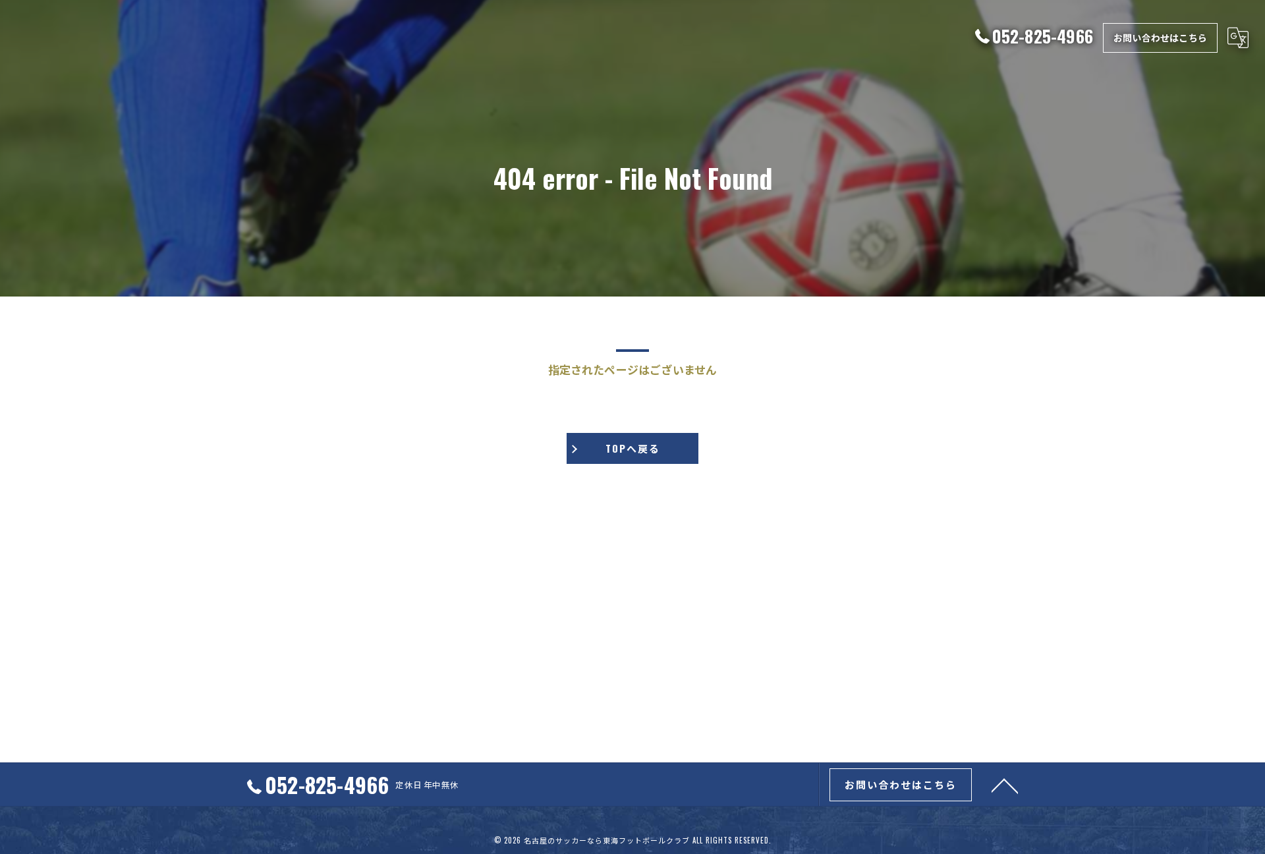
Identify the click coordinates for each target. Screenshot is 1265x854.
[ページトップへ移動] (1005, 785)
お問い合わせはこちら (1160, 37)
